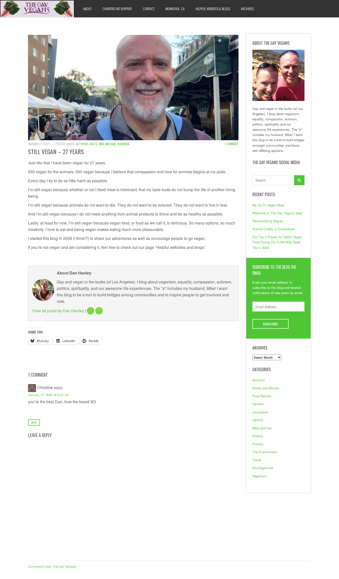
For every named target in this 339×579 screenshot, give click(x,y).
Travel (256, 459)
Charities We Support (117, 8)
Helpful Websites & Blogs (213, 8)
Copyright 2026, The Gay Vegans (52, 567)
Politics (257, 436)
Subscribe (270, 323)
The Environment (264, 451)
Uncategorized (262, 467)
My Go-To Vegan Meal (268, 205)
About (87, 8)
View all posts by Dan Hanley (58, 310)
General (258, 403)
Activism (82, 144)
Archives (247, 8)
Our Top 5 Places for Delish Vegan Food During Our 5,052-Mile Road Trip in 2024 (277, 242)
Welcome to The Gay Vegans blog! (277, 213)
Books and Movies (265, 388)
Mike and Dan (107, 144)
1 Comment (231, 144)
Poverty (258, 444)
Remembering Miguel (267, 221)
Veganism (123, 144)
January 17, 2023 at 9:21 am (48, 394)
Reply (34, 422)
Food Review (261, 396)
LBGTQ (93, 144)
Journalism (260, 412)
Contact (149, 8)
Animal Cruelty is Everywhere (273, 228)
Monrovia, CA (175, 8)
